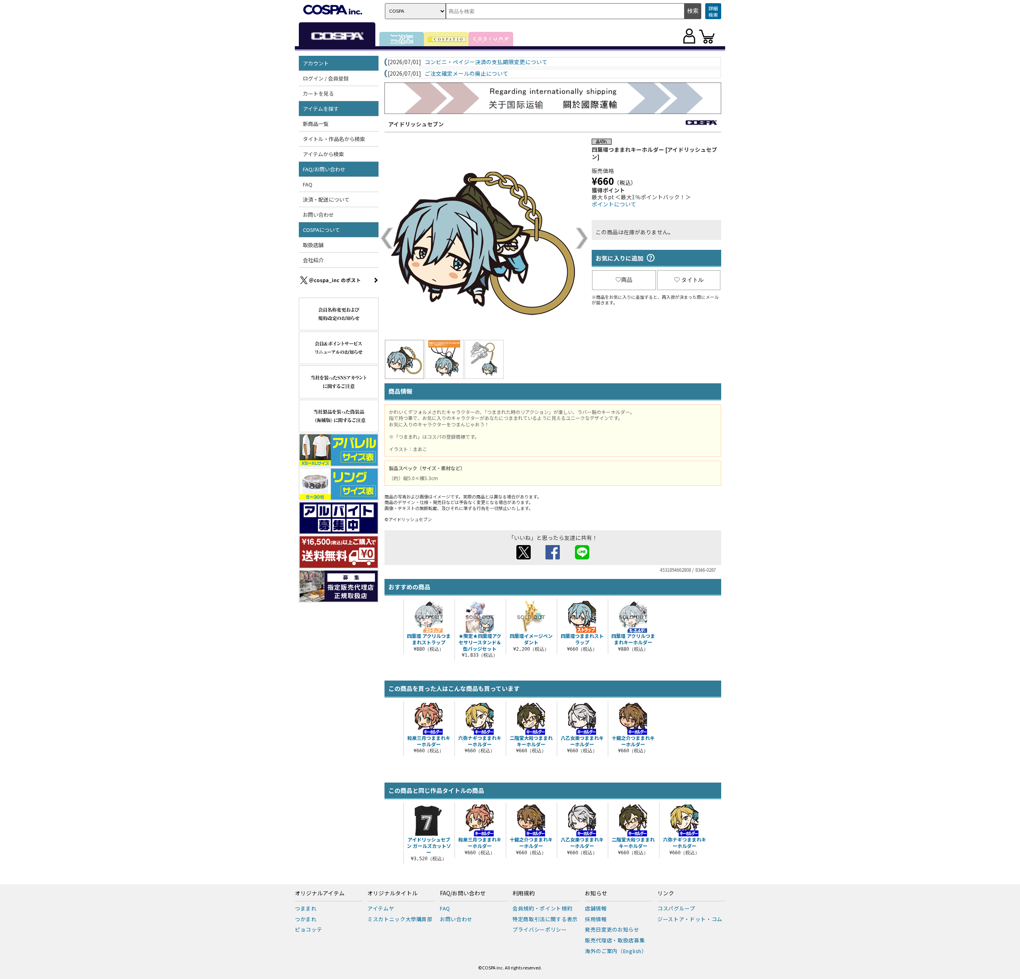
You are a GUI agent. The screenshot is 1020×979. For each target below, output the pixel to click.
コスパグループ (676, 908)
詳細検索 (713, 11)
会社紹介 (313, 260)
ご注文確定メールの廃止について (466, 73)
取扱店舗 (313, 245)
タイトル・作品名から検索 (334, 139)
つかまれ (306, 919)
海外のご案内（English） (616, 951)
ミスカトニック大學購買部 (400, 919)
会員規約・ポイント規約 (542, 908)
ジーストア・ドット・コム (689, 919)
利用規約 (523, 893)
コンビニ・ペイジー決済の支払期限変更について (486, 62)
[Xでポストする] (523, 557)
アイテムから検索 (323, 154)
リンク (665, 893)
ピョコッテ (308, 929)
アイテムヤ (380, 908)
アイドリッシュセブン (416, 124)
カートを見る (318, 93)
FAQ (307, 184)
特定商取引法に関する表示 (545, 919)
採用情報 (596, 919)
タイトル (692, 280)
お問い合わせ (318, 214)
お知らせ (596, 893)
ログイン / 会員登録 (326, 78)
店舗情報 (596, 908)
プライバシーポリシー (539, 929)
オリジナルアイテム (320, 893)
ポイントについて (614, 204)
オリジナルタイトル (392, 893)
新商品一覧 (316, 124)
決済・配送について (326, 199)
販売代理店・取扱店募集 (615, 940)
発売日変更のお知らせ (612, 929)
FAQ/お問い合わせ (463, 893)
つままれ (306, 908)
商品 (626, 280)
